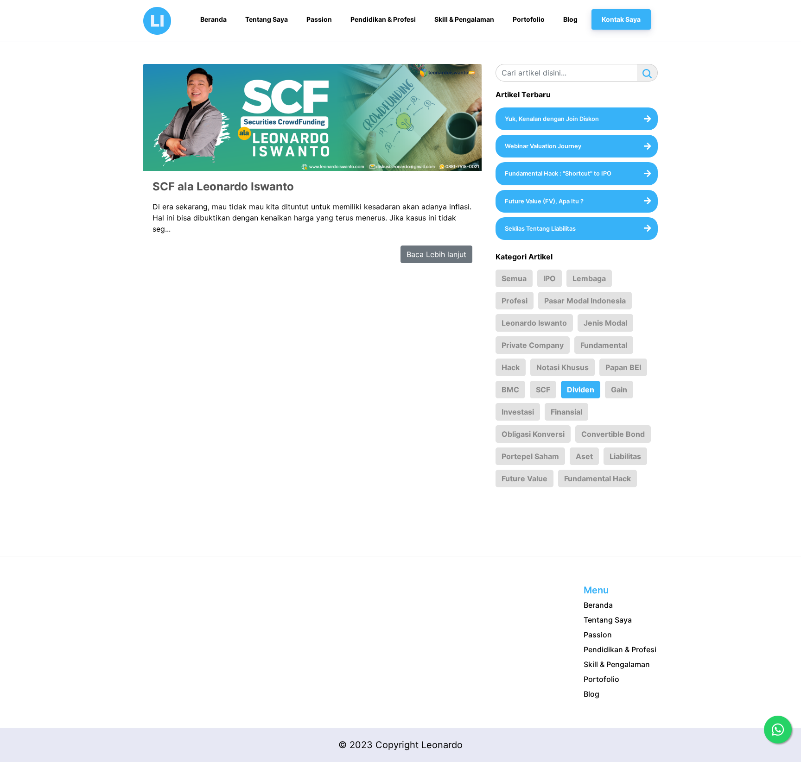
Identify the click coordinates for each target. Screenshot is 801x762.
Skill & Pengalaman (617, 664)
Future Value (524, 478)
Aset (584, 456)
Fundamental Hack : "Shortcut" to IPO (558, 173)
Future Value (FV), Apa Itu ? (544, 201)
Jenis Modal (605, 322)
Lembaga (589, 278)
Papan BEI (623, 367)
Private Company (533, 345)
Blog (591, 694)
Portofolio (601, 679)
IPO (549, 278)
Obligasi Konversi (533, 434)
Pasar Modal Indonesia (585, 300)
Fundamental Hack (597, 478)
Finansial (566, 411)
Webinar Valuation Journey (543, 146)
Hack (511, 367)
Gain (619, 389)
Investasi (518, 411)
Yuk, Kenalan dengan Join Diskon (552, 118)
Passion (598, 634)
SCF (543, 389)
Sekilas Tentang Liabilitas (540, 228)
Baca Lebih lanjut (436, 254)
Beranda (598, 605)
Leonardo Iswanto (534, 322)
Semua (514, 278)
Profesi (515, 300)
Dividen (580, 389)
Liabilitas (625, 456)
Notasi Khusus (562, 367)
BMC (510, 389)
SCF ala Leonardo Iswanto (223, 186)
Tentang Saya (608, 619)
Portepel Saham (530, 456)
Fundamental (603, 345)
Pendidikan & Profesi (620, 649)
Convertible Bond (613, 434)
